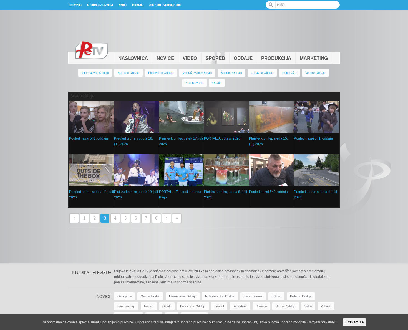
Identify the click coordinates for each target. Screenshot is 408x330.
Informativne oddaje (95, 72)
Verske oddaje (315, 72)
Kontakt (138, 4)
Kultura (276, 296)
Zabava (326, 306)
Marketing (314, 58)
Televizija (75, 4)
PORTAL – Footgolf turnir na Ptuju (180, 194)
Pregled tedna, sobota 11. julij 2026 (91, 194)
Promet (219, 306)
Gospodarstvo (150, 296)
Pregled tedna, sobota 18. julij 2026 (133, 141)
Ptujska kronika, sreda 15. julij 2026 (268, 141)
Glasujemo (124, 296)
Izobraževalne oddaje (197, 72)
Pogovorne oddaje (160, 72)
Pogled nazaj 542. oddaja (88, 138)
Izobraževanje (253, 296)
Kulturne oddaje (128, 72)
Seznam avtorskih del (165, 4)
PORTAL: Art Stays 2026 (222, 138)
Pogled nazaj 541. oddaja (313, 138)
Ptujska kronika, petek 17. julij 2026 (181, 141)
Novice (165, 58)
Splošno (261, 306)
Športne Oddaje (231, 72)
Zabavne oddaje (262, 72)
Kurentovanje (194, 82)
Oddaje (243, 58)
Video (190, 58)
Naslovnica (133, 58)
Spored (215, 58)
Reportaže (289, 72)
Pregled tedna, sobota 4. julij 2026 (315, 194)
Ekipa (123, 4)
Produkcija (276, 58)
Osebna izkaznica (100, 4)
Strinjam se (354, 322)
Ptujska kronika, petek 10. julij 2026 (136, 194)
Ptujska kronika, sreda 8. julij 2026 (225, 194)
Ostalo (216, 82)
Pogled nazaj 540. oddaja (268, 192)
